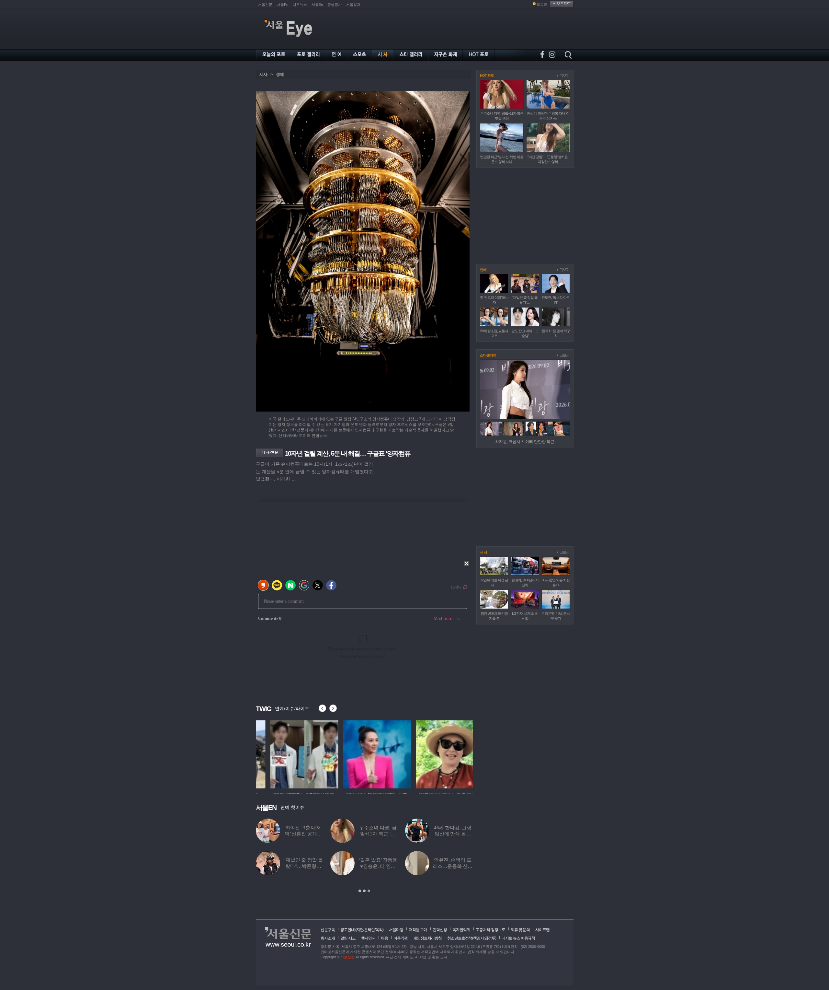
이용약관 (400, 938)
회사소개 (328, 938)
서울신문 (265, 4)
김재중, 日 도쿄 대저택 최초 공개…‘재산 (452, 866)
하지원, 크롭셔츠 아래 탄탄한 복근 (524, 441)
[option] (364, 856)
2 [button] (364, 891)
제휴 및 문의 (520, 929)
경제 (280, 74)
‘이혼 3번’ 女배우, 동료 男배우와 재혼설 (378, 866)
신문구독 (328, 929)
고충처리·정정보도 (490, 929)
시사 (263, 74)
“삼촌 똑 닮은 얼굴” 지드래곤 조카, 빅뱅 (303, 834)
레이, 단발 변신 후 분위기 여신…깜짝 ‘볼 (378, 834)
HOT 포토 (487, 75)
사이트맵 (542, 929)
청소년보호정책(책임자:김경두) (471, 938)
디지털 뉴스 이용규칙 (518, 938)
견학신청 (440, 929)
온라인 (369, 929)
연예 (483, 270)
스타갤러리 (488, 355)
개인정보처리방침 (427, 938)
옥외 (378, 929)
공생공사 (334, 4)
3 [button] (369, 891)
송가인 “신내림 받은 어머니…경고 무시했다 (303, 866)
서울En (317, 4)
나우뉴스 (300, 4)
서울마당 (396, 929)
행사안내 (368, 938)
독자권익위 (461, 929)
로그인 (542, 4)
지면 (359, 929)
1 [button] (359, 891)
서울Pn (282, 4)
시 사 (483, 552)
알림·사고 (348, 938)
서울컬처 (353, 4)
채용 (384, 938)
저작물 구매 (418, 929)
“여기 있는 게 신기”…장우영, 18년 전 (452, 834)
